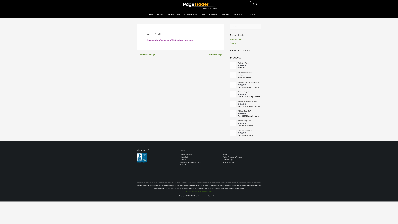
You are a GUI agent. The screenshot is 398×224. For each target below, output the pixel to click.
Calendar (226, 14)
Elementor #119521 (236, 39)
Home (151, 14)
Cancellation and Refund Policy (190, 162)
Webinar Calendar (229, 162)
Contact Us (238, 14)
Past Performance (190, 14)
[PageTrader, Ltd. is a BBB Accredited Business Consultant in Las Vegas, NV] (142, 161)
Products (160, 14)
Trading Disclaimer (186, 154)
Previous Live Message (146, 55)
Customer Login (174, 14)
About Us (183, 160)
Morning (233, 43)
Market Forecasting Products (232, 157)
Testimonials (213, 14)
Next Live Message (216, 55)
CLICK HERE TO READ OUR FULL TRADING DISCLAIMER (199, 191)
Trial (203, 14)
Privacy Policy (184, 157)
